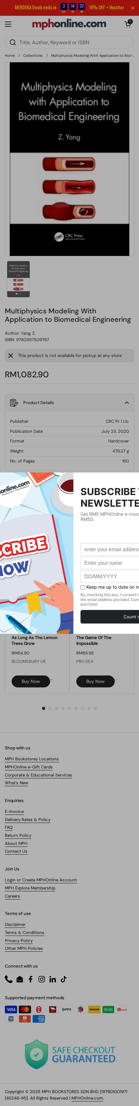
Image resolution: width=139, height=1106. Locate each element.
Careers (12, 896)
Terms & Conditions (24, 932)
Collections (33, 55)
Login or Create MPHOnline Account (41, 880)
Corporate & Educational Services (38, 775)
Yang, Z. (28, 333)
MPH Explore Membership (30, 888)
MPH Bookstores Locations (32, 759)
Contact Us (16, 851)
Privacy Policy (19, 940)
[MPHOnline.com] (69, 24)
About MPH (16, 843)
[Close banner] (133, 8)
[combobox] (69, 42)
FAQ (9, 827)
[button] (127, 24)
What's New (16, 783)
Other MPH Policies (24, 948)
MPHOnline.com (87, 1098)
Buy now (31, 681)
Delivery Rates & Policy (27, 819)
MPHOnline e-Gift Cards (29, 767)
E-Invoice (14, 811)
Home (10, 55)
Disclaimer (15, 924)
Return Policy (18, 835)
